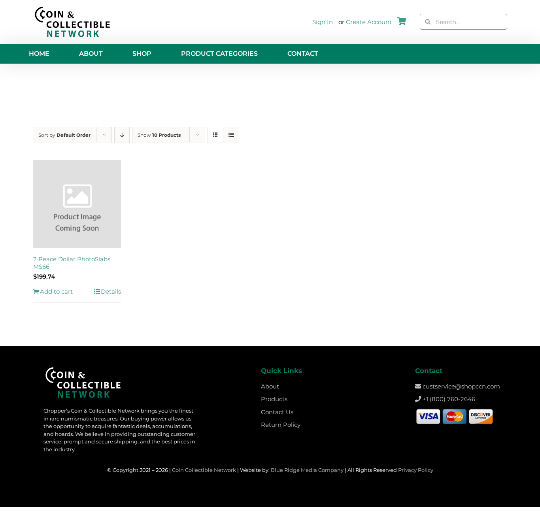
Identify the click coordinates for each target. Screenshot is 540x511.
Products (274, 399)
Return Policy (280, 424)
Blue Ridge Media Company (307, 470)
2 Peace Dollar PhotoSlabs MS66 (71, 262)
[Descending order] (122, 135)
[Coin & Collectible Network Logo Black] (72, 8)
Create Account (369, 22)
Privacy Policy (415, 470)
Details (111, 291)
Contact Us (277, 412)
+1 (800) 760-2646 (448, 399)
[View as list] (231, 135)
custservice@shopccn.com (460, 386)
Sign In (322, 22)
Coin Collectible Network (204, 470)
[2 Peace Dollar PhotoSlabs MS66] (77, 204)
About (270, 386)
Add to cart (56, 291)
